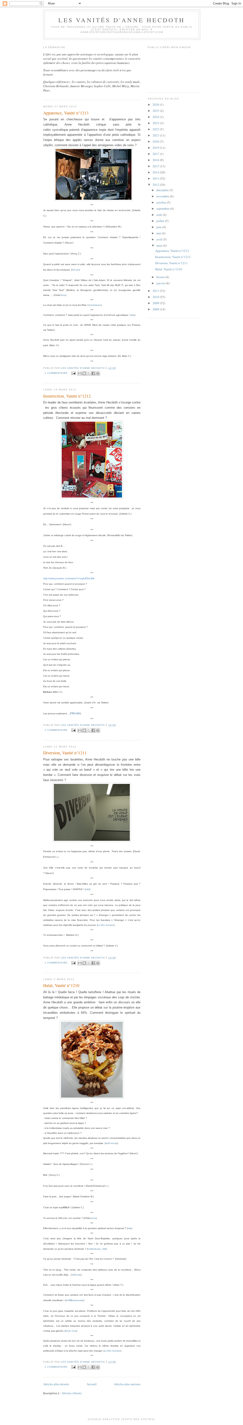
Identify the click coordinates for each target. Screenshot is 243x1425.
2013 (156, 178)
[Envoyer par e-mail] (79, 373)
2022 (156, 129)
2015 (156, 166)
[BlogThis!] (84, 373)
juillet (160, 221)
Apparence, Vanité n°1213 (66, 113)
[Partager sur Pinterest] (97, 373)
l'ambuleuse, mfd (97, 1249)
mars (159, 245)
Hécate (75, 713)
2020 (156, 141)
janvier (161, 283)
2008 (156, 309)
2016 (156, 160)
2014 (156, 172)
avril (159, 239)
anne (93, 1218)
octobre (161, 202)
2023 (156, 123)
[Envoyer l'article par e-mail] (73, 373)
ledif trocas (111, 1143)
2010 (156, 297)
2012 (156, 184)
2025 (156, 111)
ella (133, 315)
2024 (156, 117)
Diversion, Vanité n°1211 (65, 752)
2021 (156, 135)
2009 (156, 303)
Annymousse (75, 1300)
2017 (156, 154)
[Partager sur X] (88, 373)
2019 (156, 147)
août (159, 215)
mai (159, 233)
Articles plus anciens (127, 1384)
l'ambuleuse (95, 305)
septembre (163, 208)
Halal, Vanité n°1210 (61, 985)
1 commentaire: (57, 373)
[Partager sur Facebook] (93, 373)
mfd (87, 889)
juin (159, 227)
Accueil (92, 1384)
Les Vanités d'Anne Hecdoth (121, 20)
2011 (156, 291)
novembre (163, 196)
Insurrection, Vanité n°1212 (67, 396)
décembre (162, 190)
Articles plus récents (56, 1384)
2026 (156, 104)
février (160, 277)
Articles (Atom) (71, 1393)
